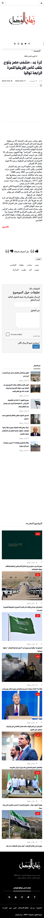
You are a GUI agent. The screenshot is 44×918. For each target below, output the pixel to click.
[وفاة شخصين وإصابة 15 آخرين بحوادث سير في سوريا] (35, 450)
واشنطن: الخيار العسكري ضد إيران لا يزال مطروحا (26, 767)
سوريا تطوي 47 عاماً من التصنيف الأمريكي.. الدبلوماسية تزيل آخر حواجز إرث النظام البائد (16, 403)
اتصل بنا (5, 908)
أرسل (36, 346)
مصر (37, 264)
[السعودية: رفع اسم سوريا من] (22, 640)
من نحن (32, 908)
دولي (38, 694)
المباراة (16, 269)
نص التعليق (35, 310)
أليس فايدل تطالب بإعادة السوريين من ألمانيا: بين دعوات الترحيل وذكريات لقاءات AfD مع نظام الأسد (16, 388)
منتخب (29, 264)
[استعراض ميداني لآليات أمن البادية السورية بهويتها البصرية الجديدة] (22, 599)
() (33, 250)
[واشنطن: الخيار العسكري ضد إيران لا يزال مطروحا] (22, 759)
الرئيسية (37, 50)
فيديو (14, 908)
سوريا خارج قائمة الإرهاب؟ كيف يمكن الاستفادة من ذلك (24, 846)
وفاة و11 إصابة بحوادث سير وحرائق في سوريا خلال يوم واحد (22, 689)
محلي (37, 534)
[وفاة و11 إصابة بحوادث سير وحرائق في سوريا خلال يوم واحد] (22, 681)
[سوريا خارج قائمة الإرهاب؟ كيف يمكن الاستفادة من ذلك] (22, 838)
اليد (30, 269)
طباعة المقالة (6, 81)
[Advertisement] (22, 486)
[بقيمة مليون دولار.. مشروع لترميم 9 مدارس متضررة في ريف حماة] (22, 797)
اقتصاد (37, 773)
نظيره (23, 269)
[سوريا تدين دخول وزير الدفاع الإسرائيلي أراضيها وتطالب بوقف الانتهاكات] (22, 558)
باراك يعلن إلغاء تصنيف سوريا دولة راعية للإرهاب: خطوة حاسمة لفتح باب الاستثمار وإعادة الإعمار (15, 431)
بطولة (21, 264)
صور (10, 908)
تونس (36, 269)
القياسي (13, 264)
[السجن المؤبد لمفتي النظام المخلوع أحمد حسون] (35, 423)
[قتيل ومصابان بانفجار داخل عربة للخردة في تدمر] (35, 380)
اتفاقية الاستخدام (23, 908)
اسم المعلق (35, 299)
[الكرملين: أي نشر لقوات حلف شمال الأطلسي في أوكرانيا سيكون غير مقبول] (22, 719)
